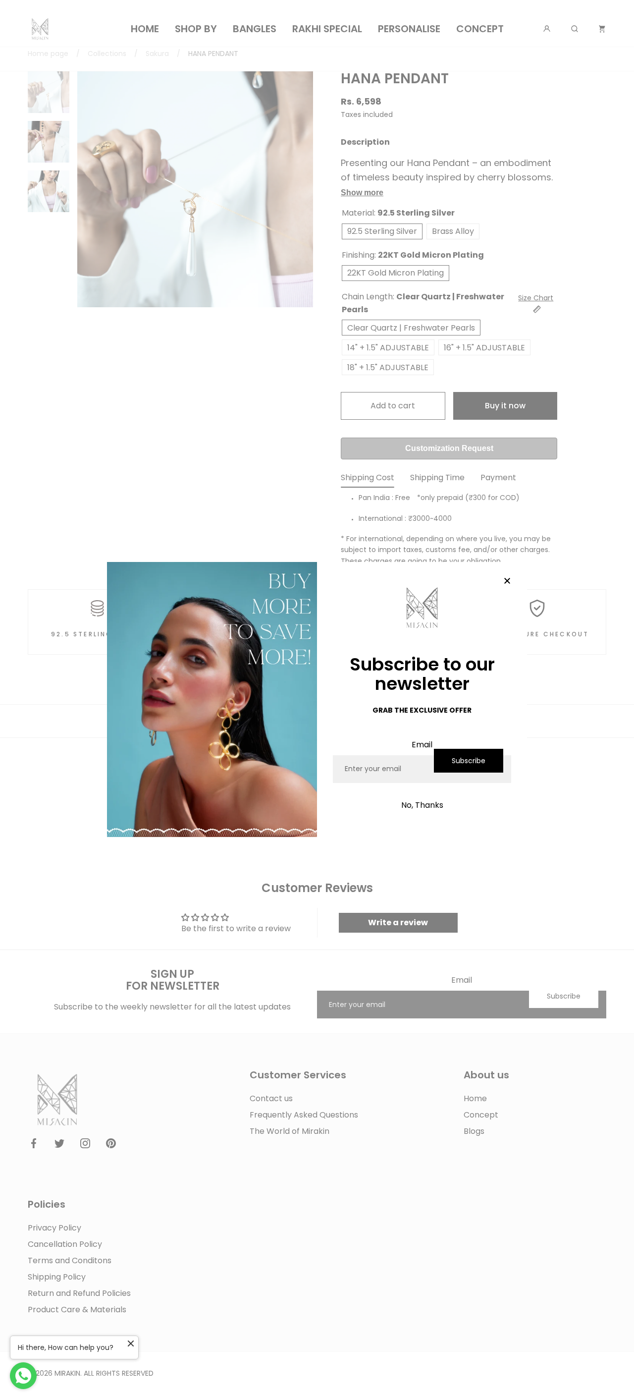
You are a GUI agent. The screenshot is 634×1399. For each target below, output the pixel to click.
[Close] (507, 582)
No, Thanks (422, 805)
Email (422, 744)
